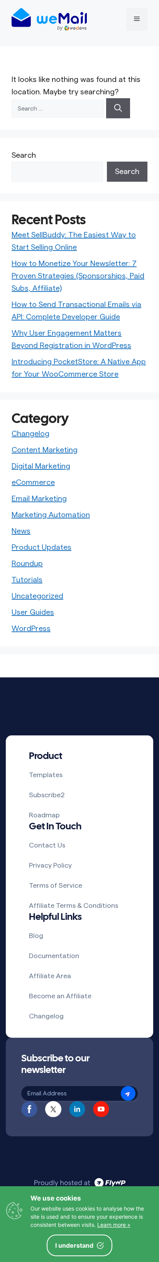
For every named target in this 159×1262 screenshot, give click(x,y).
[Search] (118, 108)
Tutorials (27, 580)
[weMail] (49, 19)
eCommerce (33, 482)
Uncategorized (37, 596)
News (21, 531)
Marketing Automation (51, 515)
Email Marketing (39, 499)
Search (24, 155)
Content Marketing (45, 450)
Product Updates (41, 547)
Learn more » (113, 1224)
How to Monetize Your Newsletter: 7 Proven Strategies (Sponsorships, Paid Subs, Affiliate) (78, 276)
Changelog (30, 434)
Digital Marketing (41, 466)
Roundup (27, 564)
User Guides (33, 612)
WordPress (31, 629)
